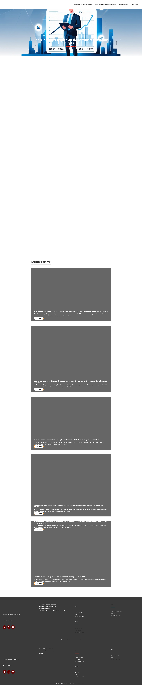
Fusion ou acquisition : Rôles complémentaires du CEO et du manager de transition (66, 440)
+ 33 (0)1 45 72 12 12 (80, 616)
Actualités (135, 4)
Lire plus (39, 318)
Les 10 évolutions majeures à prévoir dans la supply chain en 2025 (60, 577)
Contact (41, 613)
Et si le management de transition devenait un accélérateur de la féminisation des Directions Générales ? (70, 381)
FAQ (64, 610)
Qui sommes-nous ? (123, 4)
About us (58, 651)
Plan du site (58, 639)
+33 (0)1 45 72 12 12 (7, 620)
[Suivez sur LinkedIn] (4, 627)
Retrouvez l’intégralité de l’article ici (46, 206)
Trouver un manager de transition (48, 604)
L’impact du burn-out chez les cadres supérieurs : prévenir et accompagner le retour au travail (68, 506)
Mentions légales (65, 639)
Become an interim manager (47, 651)
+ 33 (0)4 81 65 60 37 (116, 615)
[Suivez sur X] (9, 627)
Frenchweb (54, 59)
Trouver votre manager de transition (104, 4)
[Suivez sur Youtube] (13, 627)
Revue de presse (71, 46)
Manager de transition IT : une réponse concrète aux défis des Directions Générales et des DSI (71, 311)
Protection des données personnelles (78, 639)
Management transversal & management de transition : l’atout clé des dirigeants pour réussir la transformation (70, 522)
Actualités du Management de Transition (50, 610)
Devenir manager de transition (82, 4)
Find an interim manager (46, 648)
